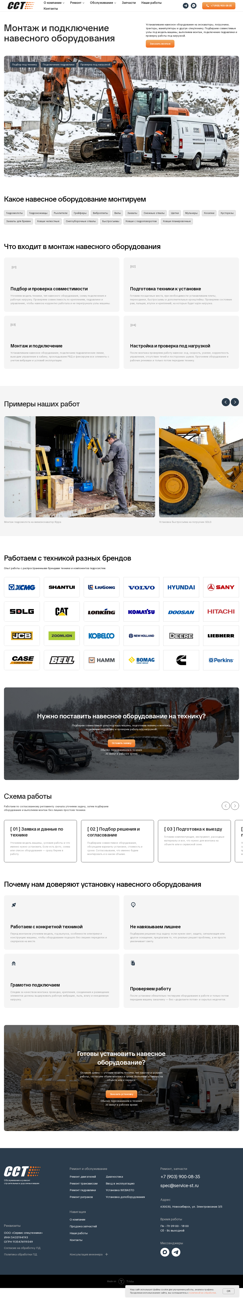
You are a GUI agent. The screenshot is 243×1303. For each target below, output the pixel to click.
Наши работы (151, 3)
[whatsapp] (193, 6)
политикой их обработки (202, 1292)
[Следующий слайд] (235, 402)
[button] (160, 44)
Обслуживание (101, 3)
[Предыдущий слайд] (226, 402)
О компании (53, 3)
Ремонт (75, 3)
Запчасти (129, 3)
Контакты (51, 9)
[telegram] (186, 6)
